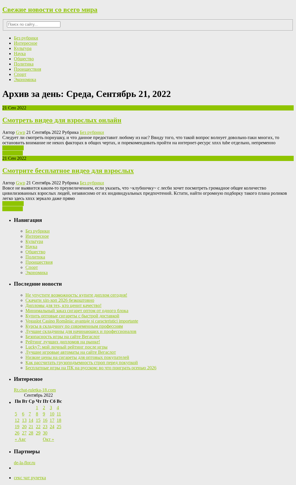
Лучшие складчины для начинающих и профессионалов (80, 331)
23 (45, 426)
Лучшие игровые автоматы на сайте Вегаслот (70, 352)
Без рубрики (26, 37)
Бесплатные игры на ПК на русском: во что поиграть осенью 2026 (90, 367)
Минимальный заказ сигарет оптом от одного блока (76, 310)
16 (45, 420)
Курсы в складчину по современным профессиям (74, 326)
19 (17, 426)
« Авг (20, 439)
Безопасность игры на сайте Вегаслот (62, 336)
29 (38, 432)
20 (24, 426)
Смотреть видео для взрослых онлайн (61, 120)
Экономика (25, 79)
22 (38, 426)
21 (31, 426)
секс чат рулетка (30, 477)
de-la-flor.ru (24, 462)
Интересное (25, 43)
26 (17, 432)
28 (31, 432)
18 (59, 420)
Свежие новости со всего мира (49, 9)
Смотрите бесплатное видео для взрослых (68, 170)
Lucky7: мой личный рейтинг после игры (66, 346)
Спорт (20, 74)
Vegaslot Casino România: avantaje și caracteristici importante (81, 321)
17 (52, 420)
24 (52, 426)
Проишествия (27, 69)
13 (24, 420)
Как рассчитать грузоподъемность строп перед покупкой (81, 362)
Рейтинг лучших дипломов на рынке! (62, 341)
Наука (20, 53)
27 (24, 432)
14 (31, 420)
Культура (23, 48)
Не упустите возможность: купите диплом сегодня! (76, 295)
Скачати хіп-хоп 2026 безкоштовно (59, 300)
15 (38, 420)
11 (59, 413)
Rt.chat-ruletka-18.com (35, 389)
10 (52, 413)
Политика (24, 63)
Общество (24, 58)
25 (59, 426)
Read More (12, 153)
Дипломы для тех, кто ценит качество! (63, 305)
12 (17, 420)
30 (45, 432)
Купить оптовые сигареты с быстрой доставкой (72, 315)
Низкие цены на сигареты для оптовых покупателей (77, 357)
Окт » (48, 439)
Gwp (20, 132)
